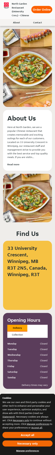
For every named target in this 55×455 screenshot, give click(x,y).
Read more (13, 164)
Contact (37, 22)
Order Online (42, 10)
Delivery (17, 327)
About (16, 22)
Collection (17, 334)
